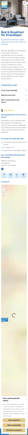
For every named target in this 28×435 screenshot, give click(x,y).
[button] (2, 321)
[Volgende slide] (26, 15)
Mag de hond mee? (8, 95)
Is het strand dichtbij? (9, 90)
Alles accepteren (14, 420)
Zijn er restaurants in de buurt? (10, 101)
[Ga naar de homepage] (5, 5)
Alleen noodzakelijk (14, 425)
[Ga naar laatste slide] (2, 15)
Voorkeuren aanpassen (14, 430)
